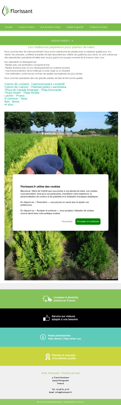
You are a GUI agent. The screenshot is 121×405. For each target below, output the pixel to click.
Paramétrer (67, 221)
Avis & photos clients (50, 27)
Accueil (8, 27)
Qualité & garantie (75, 27)
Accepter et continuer (88, 221)
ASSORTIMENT (61, 40)
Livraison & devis (26, 27)
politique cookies (52, 213)
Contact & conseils (98, 27)
